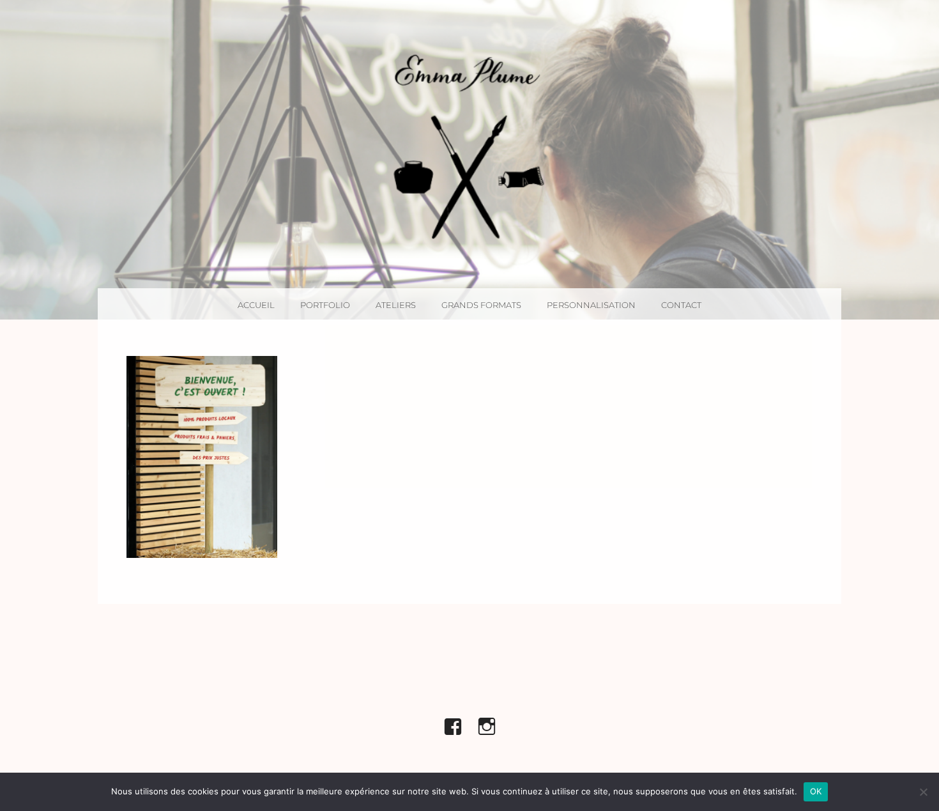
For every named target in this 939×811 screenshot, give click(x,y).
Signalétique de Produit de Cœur (201, 456)
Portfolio (325, 305)
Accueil (256, 305)
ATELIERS (396, 305)
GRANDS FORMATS (481, 305)
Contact (681, 305)
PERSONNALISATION (591, 305)
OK (816, 791)
